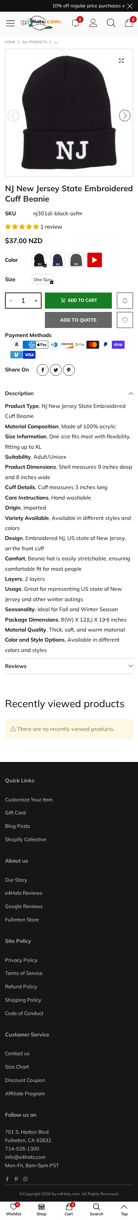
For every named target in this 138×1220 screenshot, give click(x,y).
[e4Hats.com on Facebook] (7, 1179)
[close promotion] (130, 6)
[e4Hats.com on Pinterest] (16, 1179)
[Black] (39, 259)
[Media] (121, 60)
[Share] (43, 370)
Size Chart (17, 1067)
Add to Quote (78, 320)
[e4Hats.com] (43, 23)
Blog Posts (17, 826)
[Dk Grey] (76, 259)
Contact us (17, 1053)
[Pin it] (69, 370)
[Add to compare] (125, 301)
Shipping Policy (23, 1000)
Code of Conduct (24, 1013)
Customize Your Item (29, 799)
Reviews (15, 666)
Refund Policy (21, 986)
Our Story (16, 880)
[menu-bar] (13, 23)
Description (19, 393)
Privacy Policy (21, 960)
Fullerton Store (22, 919)
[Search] (111, 23)
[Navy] (57, 259)
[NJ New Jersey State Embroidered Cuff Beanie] (69, 112)
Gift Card (15, 812)
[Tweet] (56, 370)
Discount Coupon (25, 1080)
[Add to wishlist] (125, 320)
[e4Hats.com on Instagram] (25, 1179)
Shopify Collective (25, 839)
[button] (13, 116)
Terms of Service (24, 973)
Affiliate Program (25, 1093)
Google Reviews (24, 906)
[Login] (93, 23)
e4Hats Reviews (23, 893)
